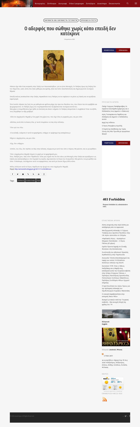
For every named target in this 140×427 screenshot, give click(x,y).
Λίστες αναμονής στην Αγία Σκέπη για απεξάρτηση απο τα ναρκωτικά (115, 226)
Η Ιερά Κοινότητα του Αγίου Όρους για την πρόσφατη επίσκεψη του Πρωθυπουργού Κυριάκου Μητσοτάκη (116, 288)
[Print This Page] (39, 174)
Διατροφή (63, 4)
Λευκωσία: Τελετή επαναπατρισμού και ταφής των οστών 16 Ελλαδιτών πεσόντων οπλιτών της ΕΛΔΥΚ (116, 260)
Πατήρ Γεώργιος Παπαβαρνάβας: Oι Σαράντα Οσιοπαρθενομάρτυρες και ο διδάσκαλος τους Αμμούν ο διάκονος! (115, 108)
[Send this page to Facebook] (12, 174)
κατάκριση (21, 180)
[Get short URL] (28, 174)
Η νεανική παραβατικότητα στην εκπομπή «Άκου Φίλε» (113, 295)
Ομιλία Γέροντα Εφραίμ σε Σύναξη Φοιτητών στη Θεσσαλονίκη (114, 248)
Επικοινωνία (114, 4)
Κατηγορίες (40, 4)
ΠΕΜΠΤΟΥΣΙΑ (109, 50)
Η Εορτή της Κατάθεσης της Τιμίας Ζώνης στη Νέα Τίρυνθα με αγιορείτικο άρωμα (116, 131)
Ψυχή (38, 180)
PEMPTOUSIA (108, 143)
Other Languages (76, 4)
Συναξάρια (90, 4)
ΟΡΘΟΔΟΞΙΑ (123, 50)
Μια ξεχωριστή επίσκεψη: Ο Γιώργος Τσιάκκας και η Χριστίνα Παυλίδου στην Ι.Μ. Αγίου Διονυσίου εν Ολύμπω (116, 232)
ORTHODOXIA (123, 143)
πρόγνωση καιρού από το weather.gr (113, 391)
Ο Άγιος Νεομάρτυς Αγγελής (112, 126)
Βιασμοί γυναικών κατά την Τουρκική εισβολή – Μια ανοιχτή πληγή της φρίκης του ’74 (115, 302)
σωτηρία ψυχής (30, 180)
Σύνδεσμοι (51, 4)
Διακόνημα (102, 4)
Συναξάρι (108, 356)
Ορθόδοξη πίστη (89, 20)
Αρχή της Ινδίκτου (108, 122)
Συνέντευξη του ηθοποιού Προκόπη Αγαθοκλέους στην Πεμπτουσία (115, 253)
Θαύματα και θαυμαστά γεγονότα (61, 20)
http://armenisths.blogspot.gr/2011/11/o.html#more (33, 169)
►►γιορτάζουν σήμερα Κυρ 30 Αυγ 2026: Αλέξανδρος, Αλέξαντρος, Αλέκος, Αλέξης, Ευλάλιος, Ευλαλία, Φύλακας (115, 363)
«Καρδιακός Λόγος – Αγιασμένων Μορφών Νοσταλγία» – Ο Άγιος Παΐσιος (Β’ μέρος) (113, 240)
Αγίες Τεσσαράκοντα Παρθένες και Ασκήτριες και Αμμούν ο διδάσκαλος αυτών (115, 116)
